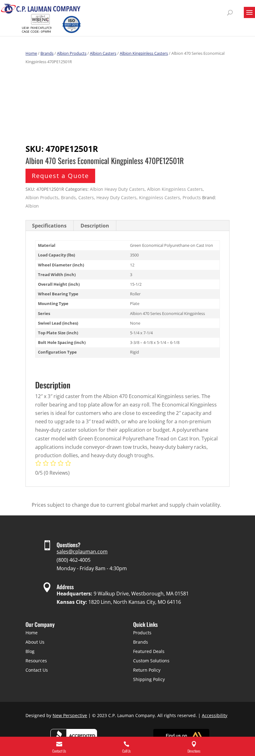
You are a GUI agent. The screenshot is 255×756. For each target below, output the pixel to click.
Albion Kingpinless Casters (144, 53)
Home (31, 53)
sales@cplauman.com (82, 551)
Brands (46, 53)
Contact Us (37, 670)
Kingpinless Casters (159, 197)
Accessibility (214, 715)
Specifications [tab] (49, 225)
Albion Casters (103, 53)
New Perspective (70, 715)
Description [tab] (95, 225)
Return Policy (146, 670)
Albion (32, 206)
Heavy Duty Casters (116, 197)
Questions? (69, 545)
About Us (35, 642)
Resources (36, 661)
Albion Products (71, 53)
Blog (30, 651)
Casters (86, 197)
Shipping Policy (149, 679)
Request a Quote (60, 175)
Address (65, 587)
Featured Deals (149, 651)
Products (192, 197)
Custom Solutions (151, 661)
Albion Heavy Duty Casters (117, 189)
